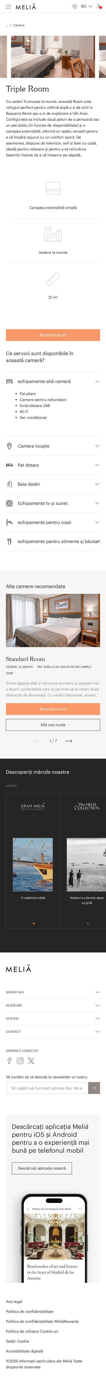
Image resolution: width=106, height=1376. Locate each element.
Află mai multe (53, 724)
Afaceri (12, 1018)
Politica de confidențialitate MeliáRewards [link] (42, 1321)
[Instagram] (20, 1060)
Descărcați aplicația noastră (42, 1168)
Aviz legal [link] (14, 1301)
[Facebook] (9, 1060)
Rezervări (14, 1005)
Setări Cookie (17, 1341)
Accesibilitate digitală (24, 1351)
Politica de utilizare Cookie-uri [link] (32, 1331)
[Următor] (68, 741)
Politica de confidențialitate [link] (29, 1311)
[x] (31, 1060)
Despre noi (15, 992)
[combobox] (86, 6)
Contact (13, 1031)
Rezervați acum (53, 335)
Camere (18, 25)
